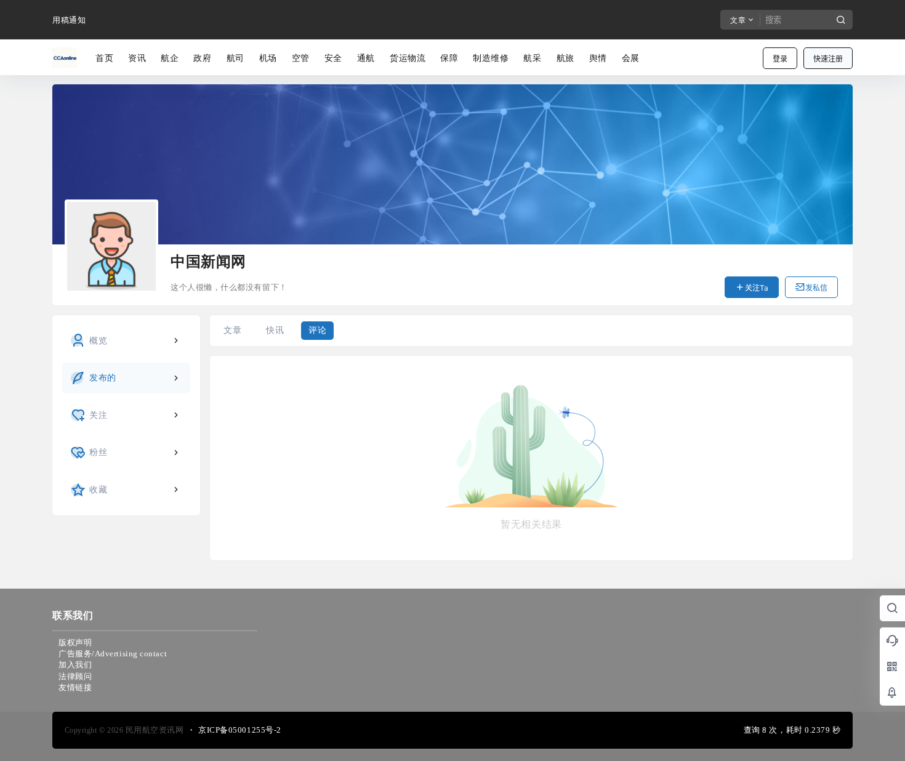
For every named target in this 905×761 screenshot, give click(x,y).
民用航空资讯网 (153, 730)
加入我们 (75, 664)
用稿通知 (69, 20)
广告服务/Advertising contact (112, 653)
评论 (317, 330)
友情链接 (75, 687)
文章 (232, 330)
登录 (780, 58)
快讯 (275, 330)
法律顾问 (75, 676)
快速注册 (828, 58)
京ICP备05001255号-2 (239, 730)
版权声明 (75, 642)
